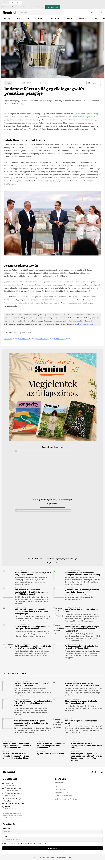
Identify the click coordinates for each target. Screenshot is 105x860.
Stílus (18, 18)
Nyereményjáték (53, 7)
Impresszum (59, 786)
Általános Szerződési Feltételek (66, 799)
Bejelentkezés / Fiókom (63, 792)
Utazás (94, 18)
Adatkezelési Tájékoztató (63, 796)
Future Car (69, 18)
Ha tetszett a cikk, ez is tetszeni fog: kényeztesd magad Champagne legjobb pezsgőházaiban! (38, 338)
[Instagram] (95, 12)
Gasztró (8, 83)
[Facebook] (92, 12)
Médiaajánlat (59, 782)
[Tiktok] (102, 12)
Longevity (6, 18)
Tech (27, 18)
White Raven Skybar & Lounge (87, 114)
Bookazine (15, 7)
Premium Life (54, 18)
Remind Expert (28, 7)
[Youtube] (98, 12)
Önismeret (82, 18)
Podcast (40, 7)
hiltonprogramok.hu (85, 324)
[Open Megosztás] (98, 83)
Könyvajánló (39, 18)
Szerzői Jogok (60, 789)
